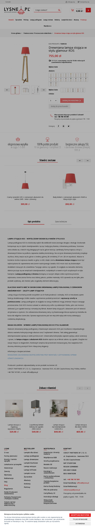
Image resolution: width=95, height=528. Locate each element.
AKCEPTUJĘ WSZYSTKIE (80, 515)
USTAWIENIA (80, 524)
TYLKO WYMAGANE (80, 519)
